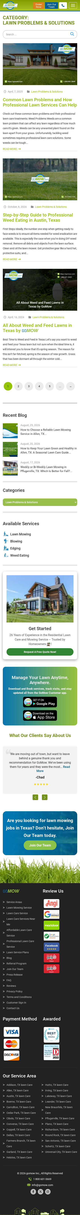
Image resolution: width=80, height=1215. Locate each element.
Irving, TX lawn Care (56, 1090)
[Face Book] (51, 947)
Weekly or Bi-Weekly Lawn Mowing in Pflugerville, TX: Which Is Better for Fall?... (46, 469)
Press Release (15, 974)
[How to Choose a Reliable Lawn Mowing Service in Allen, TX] (10, 430)
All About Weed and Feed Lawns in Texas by (37, 328)
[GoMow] (10, 5)
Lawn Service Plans (18, 952)
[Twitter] (40, 1191)
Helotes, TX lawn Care (19, 1157)
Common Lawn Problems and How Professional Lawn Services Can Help (40, 102)
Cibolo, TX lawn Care (18, 1118)
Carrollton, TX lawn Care (20, 1107)
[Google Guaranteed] (51, 937)
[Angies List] (51, 904)
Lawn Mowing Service (19, 907)
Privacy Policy (15, 991)
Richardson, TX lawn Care (60, 1129)
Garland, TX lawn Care (19, 1151)
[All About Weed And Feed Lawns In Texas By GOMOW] (40, 290)
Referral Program (16, 963)
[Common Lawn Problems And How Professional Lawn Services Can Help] (40, 64)
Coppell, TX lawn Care (19, 1129)
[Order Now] (38, 5)
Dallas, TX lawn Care (18, 1135)
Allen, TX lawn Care (17, 1090)
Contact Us (13, 1008)
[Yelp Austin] (51, 969)
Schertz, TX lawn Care (57, 1146)
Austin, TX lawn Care (18, 1096)
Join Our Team (40, 845)
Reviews (11, 985)
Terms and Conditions (19, 997)
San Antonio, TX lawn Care (60, 1140)
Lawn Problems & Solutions (47, 91)
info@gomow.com (42, 1185)
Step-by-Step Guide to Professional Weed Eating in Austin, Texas (38, 217)
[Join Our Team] (51, 5)
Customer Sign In (16, 1002)
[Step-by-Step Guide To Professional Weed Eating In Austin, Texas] (40, 179)
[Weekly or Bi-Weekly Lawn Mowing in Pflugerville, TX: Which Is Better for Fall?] (10, 468)
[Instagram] (48, 1191)
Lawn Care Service (17, 913)
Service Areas (14, 902)
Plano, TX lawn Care (56, 1123)
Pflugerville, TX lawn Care (59, 1118)
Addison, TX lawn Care (19, 1084)
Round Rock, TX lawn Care (60, 1135)
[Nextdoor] (51, 926)
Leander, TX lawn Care (58, 1101)
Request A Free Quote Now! (40, 651)
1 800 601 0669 (42, 1179)
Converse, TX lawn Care (20, 1123)
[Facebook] (33, 1191)
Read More (10, 148)
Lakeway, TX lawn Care (58, 1096)
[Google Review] (51, 915)
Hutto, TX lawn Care (56, 1084)
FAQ (9, 980)
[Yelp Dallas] (51, 958)
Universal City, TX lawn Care (61, 1151)
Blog (9, 957)
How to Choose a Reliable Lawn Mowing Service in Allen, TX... (45, 431)
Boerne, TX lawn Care (19, 1101)
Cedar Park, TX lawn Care (21, 1112)
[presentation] (35, 797)
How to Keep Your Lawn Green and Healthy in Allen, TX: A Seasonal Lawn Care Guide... (48, 450)
